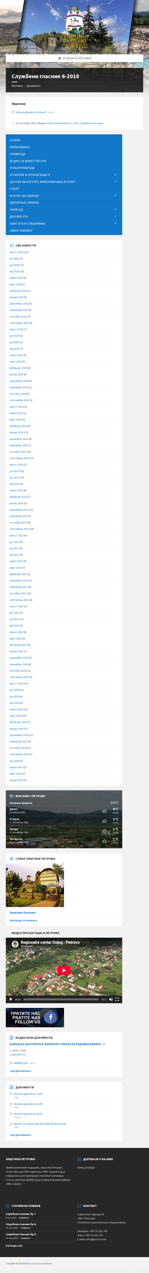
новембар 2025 (19, 310)
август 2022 (16, 535)
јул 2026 (14, 258)
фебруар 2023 (18, 496)
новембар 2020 (19, 664)
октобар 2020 (18, 670)
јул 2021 (14, 612)
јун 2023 (14, 477)
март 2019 (16, 773)
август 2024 (16, 406)
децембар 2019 (19, 735)
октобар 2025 (18, 316)
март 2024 (16, 419)
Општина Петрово (23, 912)
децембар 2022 (19, 509)
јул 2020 (14, 690)
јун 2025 (14, 342)
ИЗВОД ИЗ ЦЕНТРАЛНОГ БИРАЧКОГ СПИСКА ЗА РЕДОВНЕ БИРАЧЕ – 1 (57, 1044)
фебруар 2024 (18, 426)
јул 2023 (14, 471)
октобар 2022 (18, 522)
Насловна (17, 85)
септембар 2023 (19, 458)
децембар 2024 (19, 381)
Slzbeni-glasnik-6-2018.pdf (31, 112)
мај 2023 (14, 484)
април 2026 (16, 277)
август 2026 (16, 252)
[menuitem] (64, 140)
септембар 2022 (19, 529)
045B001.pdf (21, 1063)
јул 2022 (14, 542)
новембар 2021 (19, 587)
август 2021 (16, 606)
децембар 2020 (19, 657)
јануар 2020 (16, 728)
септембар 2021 (19, 600)
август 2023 (16, 464)
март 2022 (16, 567)
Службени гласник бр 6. (21, 1224)
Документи (33, 85)
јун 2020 (14, 696)
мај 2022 (14, 554)
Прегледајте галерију (23, 920)
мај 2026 (14, 271)
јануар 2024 (16, 432)
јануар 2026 (16, 297)
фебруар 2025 (18, 368)
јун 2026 (14, 265)
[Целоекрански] (117, 999)
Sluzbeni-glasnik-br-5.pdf (28, 1114)
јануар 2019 (16, 780)
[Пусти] (11, 999)
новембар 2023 (19, 445)
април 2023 (16, 490)
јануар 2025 (16, 374)
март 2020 (16, 715)
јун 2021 (14, 619)
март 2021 (16, 638)
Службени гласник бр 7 (21, 1214)
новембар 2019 (19, 741)
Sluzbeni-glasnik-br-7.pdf (28, 1094)
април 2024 (16, 413)
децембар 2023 (19, 439)
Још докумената (20, 1071)
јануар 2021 (16, 651)
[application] (64, 970)
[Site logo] (74, 47)
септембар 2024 (19, 400)
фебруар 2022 (18, 574)
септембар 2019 (19, 754)
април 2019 (16, 767)
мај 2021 (14, 625)
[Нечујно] (111, 999)
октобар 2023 (18, 451)
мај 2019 (14, 761)
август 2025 (16, 329)
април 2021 (16, 632)
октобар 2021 (18, 593)
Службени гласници (91, 123)
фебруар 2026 (18, 290)
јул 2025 (14, 335)
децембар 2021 (19, 580)
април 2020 (16, 709)
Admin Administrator (59, 123)
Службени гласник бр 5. (21, 1234)
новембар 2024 (19, 387)
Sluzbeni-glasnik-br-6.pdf (28, 1104)
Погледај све (14, 1245)
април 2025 (16, 355)
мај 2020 (14, 703)
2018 (76, 123)
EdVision (27, 1263)
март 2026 (16, 284)
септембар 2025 (19, 323)
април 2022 (16, 561)
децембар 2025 (19, 303)
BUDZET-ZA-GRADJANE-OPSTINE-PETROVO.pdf (40, 1124)
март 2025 (16, 361)
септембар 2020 (19, 677)
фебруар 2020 (18, 722)
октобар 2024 (18, 393)
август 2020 (16, 683)
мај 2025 (14, 348)
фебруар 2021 (18, 645)
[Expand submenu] (115, 175)
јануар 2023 (16, 503)
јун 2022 (14, 548)
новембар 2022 (19, 516)
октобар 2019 (18, 748)
